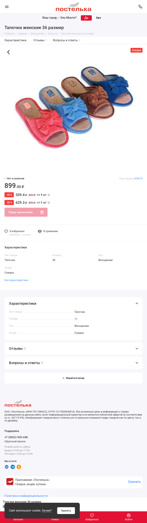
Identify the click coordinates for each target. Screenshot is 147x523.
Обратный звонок (15, 441)
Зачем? (47, 510)
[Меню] (6, 6)
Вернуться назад (75, 378)
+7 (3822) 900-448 (16, 437)
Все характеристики (16, 280)
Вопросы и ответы (66, 40)
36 (75, 319)
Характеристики (15, 40)
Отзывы (40, 40)
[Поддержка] (140, 6)
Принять (66, 510)
